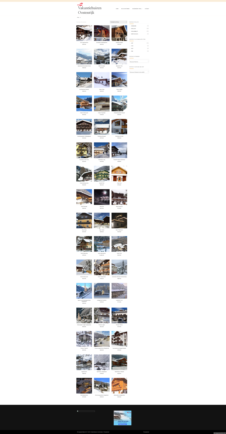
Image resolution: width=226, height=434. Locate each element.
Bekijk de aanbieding (84, 32)
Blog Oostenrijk (125, 8)
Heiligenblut (134, 31)
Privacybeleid (106, 432)
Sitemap (147, 8)
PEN (132, 51)
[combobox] (139, 61)
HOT (132, 48)
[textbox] (139, 62)
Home (117, 8)
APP (132, 43)
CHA (132, 45)
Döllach (133, 28)
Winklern (133, 26)
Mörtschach (134, 34)
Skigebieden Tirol (136, 8)
